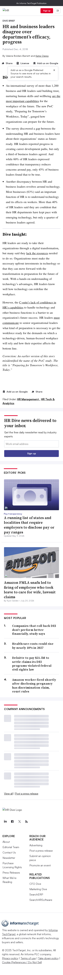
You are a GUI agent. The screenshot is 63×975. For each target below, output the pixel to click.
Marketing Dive (38, 889)
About (6, 841)
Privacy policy (10, 958)
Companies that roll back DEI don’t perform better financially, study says (34, 630)
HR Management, (28, 399)
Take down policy (48, 958)
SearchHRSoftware (40, 900)
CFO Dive (35, 883)
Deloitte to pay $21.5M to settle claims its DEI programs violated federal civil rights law (32, 664)
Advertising (35, 845)
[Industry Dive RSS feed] (26, 821)
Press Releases (11, 872)
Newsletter (9, 858)
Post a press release (26, 793)
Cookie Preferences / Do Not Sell (22, 962)
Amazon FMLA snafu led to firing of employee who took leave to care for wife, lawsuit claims (30, 589)
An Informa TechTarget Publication (31, 3)
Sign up (47, 10)
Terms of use (28, 958)
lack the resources (37, 253)
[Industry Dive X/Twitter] (19, 821)
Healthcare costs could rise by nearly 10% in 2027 (32, 646)
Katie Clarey (42, 55)
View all (8, 793)
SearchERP (36, 894)
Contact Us (9, 852)
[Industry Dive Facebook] (12, 821)
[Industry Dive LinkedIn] (5, 821)
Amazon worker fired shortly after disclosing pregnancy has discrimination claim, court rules (34, 685)
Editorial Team (11, 847)
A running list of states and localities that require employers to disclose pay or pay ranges (29, 525)
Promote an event (40, 865)
